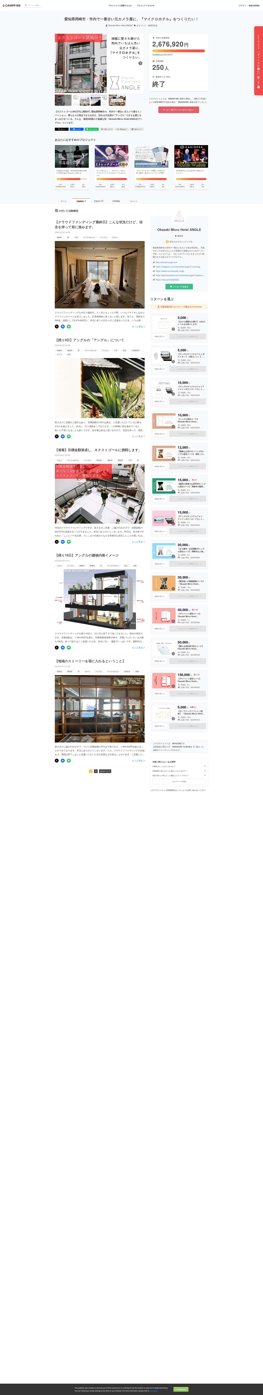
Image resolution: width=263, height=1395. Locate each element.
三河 (76, 237)
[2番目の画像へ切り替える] (81, 100)
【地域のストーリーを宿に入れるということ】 (90, 661)
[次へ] (140, 63)
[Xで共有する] (57, 326)
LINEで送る (93, 129)
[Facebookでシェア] (63, 326)
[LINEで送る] (69, 326)
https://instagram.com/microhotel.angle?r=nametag (178, 266)
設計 (126, 565)
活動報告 (81, 201)
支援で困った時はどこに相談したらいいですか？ (170, 775)
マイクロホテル (89, 237)
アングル (103, 237)
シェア (78, 129)
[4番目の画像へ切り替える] (117, 100)
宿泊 (69, 354)
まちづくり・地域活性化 (147, 25)
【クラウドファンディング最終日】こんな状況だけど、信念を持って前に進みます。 (99, 224)
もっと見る (137, 326)
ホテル (114, 237)
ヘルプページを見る (179, 781)
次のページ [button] (104, 771)
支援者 (98, 201)
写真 (124, 350)
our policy (153, 1391)
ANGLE (99, 460)
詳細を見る (159, 336)
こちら (180, 790)
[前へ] (58, 63)
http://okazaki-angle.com (166, 262)
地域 (134, 565)
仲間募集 (116, 201)
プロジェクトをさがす (146, 5)
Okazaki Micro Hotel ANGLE (120, 25)
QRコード (138, 129)
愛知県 (69, 350)
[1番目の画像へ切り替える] (63, 100)
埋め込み (123, 129)
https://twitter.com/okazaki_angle (170, 271)
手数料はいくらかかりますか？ (163, 766)
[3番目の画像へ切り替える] (99, 100)
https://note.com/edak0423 (167, 279)
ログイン (242, 5)
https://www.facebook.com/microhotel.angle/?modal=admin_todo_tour (180, 275)
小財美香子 (136, 350)
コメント (134, 201)
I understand (181, 1389)
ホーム (63, 201)
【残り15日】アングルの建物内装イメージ (87, 555)
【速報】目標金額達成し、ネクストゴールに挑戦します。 (98, 449)
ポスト (63, 129)
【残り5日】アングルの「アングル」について (89, 339)
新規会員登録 (254, 5)
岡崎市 (59, 237)
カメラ (59, 354)
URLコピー (108, 129)
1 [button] (90, 771)
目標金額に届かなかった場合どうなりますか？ (169, 771)
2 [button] (95, 771)
